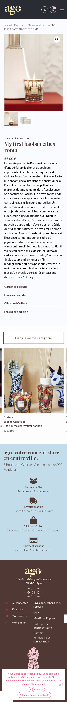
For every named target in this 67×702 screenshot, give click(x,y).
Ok (27, 689)
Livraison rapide (15, 295)
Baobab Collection (16, 138)
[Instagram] (38, 592)
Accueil (8, 25)
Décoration (20, 25)
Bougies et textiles (39, 25)
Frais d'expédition (16, 312)
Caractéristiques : (16, 286)
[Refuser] (60, 684)
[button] (57, 39)
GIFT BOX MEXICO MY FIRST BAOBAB (22, 425)
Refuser (38, 689)
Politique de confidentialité (34, 695)
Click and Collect (15, 303)
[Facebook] (29, 592)
